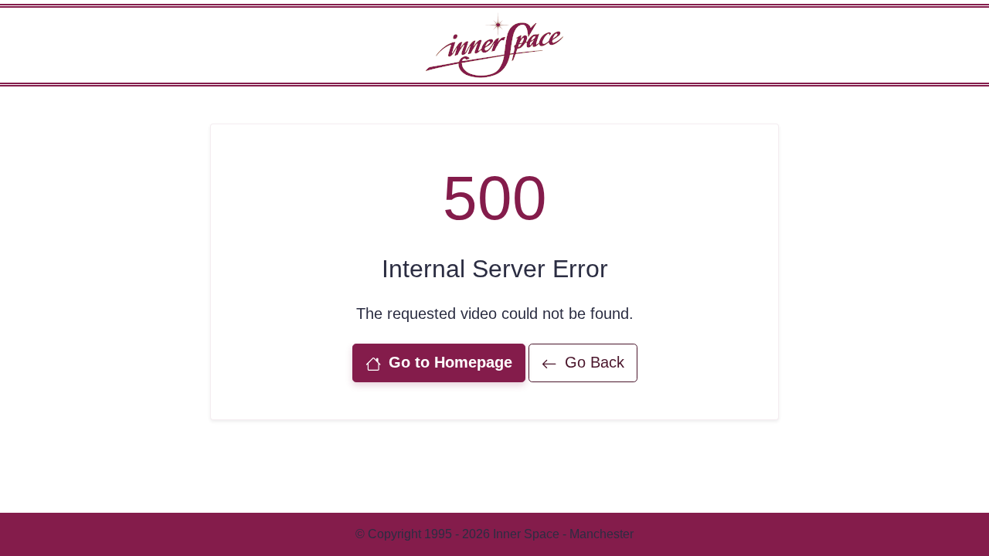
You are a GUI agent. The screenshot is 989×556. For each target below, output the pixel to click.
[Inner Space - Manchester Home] (494, 44)
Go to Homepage (448, 362)
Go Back (592, 362)
